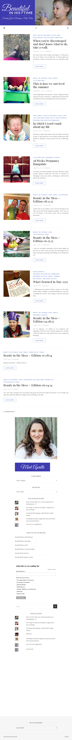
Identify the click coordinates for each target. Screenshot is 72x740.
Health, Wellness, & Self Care (49, 35)
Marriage (19, 591)
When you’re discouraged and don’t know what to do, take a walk (50, 44)
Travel (41, 352)
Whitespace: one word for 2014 (45, 278)
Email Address (21, 571)
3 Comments (48, 51)
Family (55, 78)
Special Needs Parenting (53, 37)
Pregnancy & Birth (53, 157)
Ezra (35, 35)
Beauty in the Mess (40, 78)
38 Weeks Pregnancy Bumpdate (46, 162)
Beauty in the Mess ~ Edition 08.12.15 (46, 199)
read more (39, 66)
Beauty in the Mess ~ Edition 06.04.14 (28, 385)
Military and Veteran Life (43, 379)
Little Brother (39, 80)
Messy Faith (50, 118)
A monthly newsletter (23, 582)
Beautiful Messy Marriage (22, 541)
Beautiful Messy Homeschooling (24, 549)
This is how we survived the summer (49, 85)
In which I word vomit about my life (47, 125)
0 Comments (47, 205)
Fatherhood (63, 195)
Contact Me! (29, 649)
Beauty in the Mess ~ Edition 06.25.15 (46, 239)
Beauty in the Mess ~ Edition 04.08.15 (46, 319)
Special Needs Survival (21, 553)
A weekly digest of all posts (25, 580)
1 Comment (48, 91)
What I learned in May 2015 (50, 282)
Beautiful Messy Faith (21, 545)
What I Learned (54, 276)
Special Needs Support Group (24, 557)
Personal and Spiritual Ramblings (46, 120)
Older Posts (10, 411)
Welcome (29, 634)
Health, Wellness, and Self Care (26, 589)
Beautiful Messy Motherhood (23, 537)
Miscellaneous (61, 118)
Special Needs (21, 584)
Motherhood (38, 37)
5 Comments (45, 325)
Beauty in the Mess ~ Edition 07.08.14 (28, 355)
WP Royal (14, 736)
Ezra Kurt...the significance (34, 524)
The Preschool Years (41, 234)
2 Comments (45, 245)
